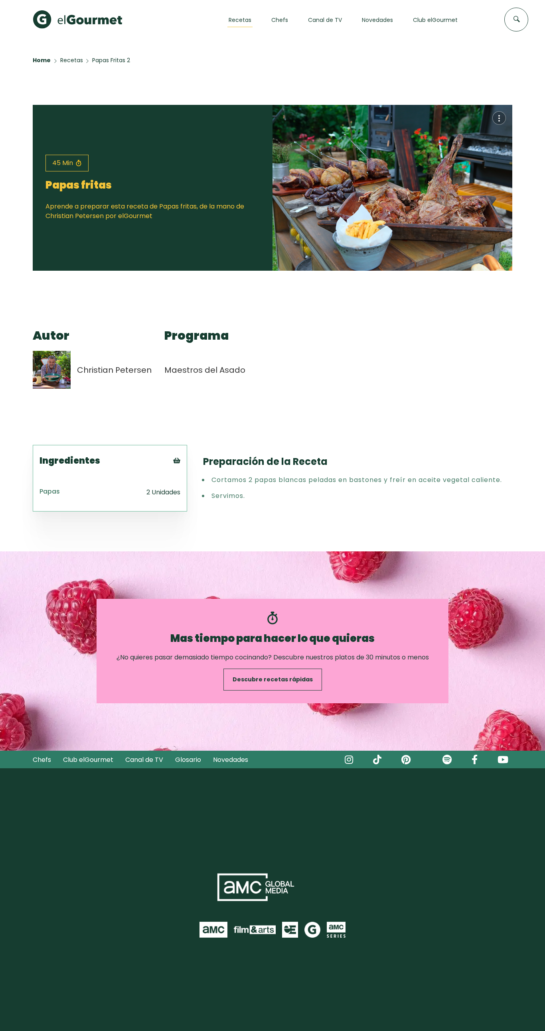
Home (42, 60)
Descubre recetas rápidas (273, 679)
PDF (187, 493)
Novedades (230, 759)
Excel (189, 503)
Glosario (188, 759)
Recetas (71, 60)
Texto (191, 473)
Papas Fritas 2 (111, 60)
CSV (188, 483)
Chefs (42, 759)
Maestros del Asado (204, 370)
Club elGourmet (88, 759)
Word (190, 513)
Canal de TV (144, 759)
